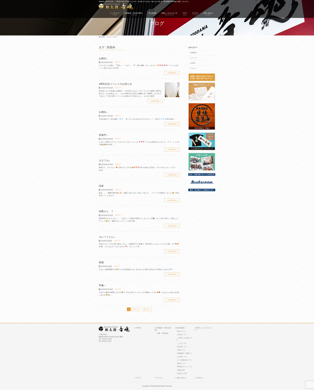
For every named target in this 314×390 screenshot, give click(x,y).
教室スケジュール (185, 367)
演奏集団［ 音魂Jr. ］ (185, 353)
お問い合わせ (181, 378)
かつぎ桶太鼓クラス (184, 360)
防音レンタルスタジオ (203, 329)
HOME (138, 328)
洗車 (101, 186)
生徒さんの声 (182, 373)
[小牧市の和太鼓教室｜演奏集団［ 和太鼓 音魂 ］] (116, 6)
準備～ (102, 285)
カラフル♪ (104, 160)
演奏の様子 (181, 370)
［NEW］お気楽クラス (184, 339)
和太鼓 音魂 (154, 386)
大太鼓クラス (182, 357)
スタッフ (117, 62)
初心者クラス (182, 347)
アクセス (159, 378)
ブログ (138, 378)
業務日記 (194, 52)
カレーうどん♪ (107, 237)
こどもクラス (182, 343)
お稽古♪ (103, 58)
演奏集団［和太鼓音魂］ (162, 329)
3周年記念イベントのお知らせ (115, 84)
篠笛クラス (181, 363)
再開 (101, 262)
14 (145, 309)
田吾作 (193, 63)
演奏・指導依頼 (162, 333)
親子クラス (181, 331)
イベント (194, 58)
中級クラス (181, 350)
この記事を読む (171, 73)
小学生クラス (182, 335)
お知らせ (199, 378)
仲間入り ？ (106, 211)
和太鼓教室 (180, 328)
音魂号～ (104, 135)
